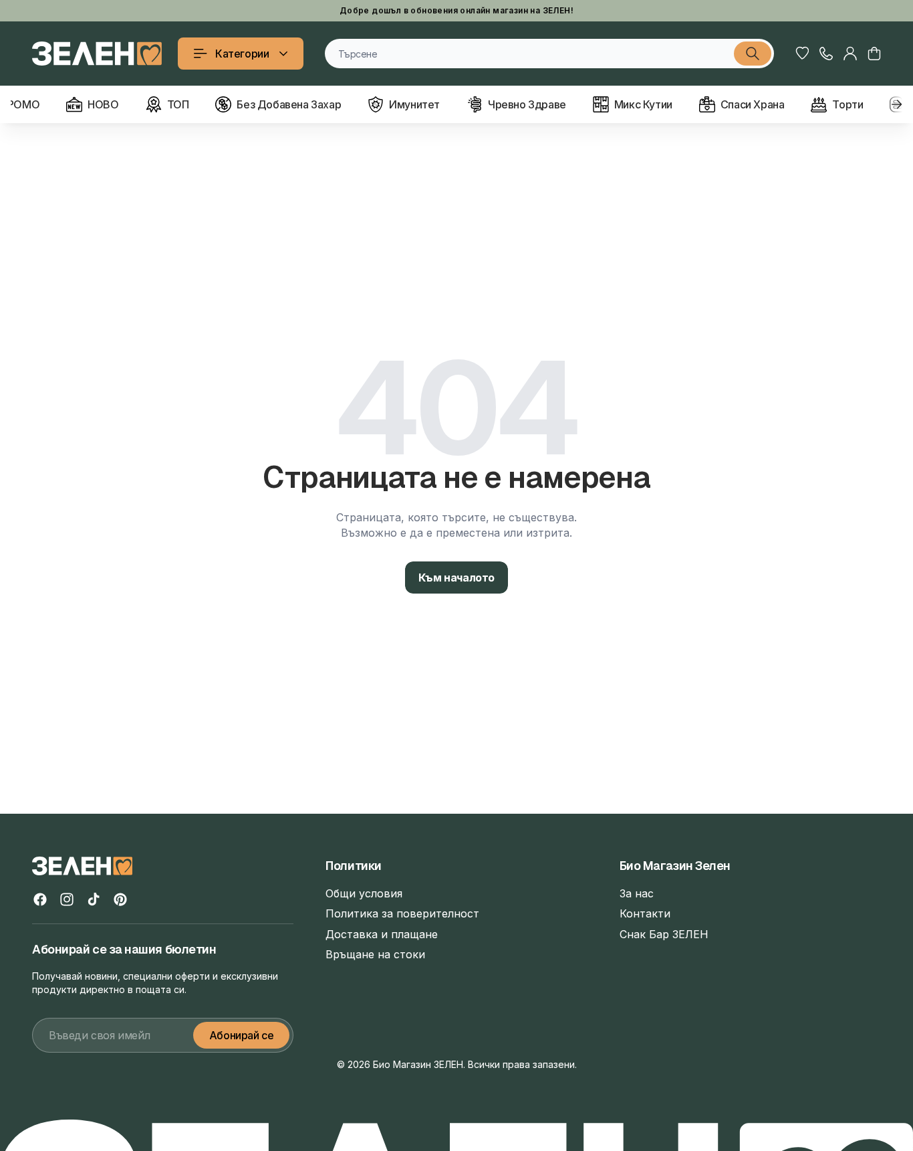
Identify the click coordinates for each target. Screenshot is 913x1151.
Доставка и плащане (381, 934)
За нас (637, 893)
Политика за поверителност (402, 913)
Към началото (456, 577)
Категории (242, 53)
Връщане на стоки (375, 954)
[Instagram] (67, 899)
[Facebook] (40, 899)
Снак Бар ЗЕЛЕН (664, 934)
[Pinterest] (120, 899)
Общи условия (363, 893)
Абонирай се (241, 1035)
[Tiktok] (94, 899)
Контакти (645, 913)
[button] (874, 53)
